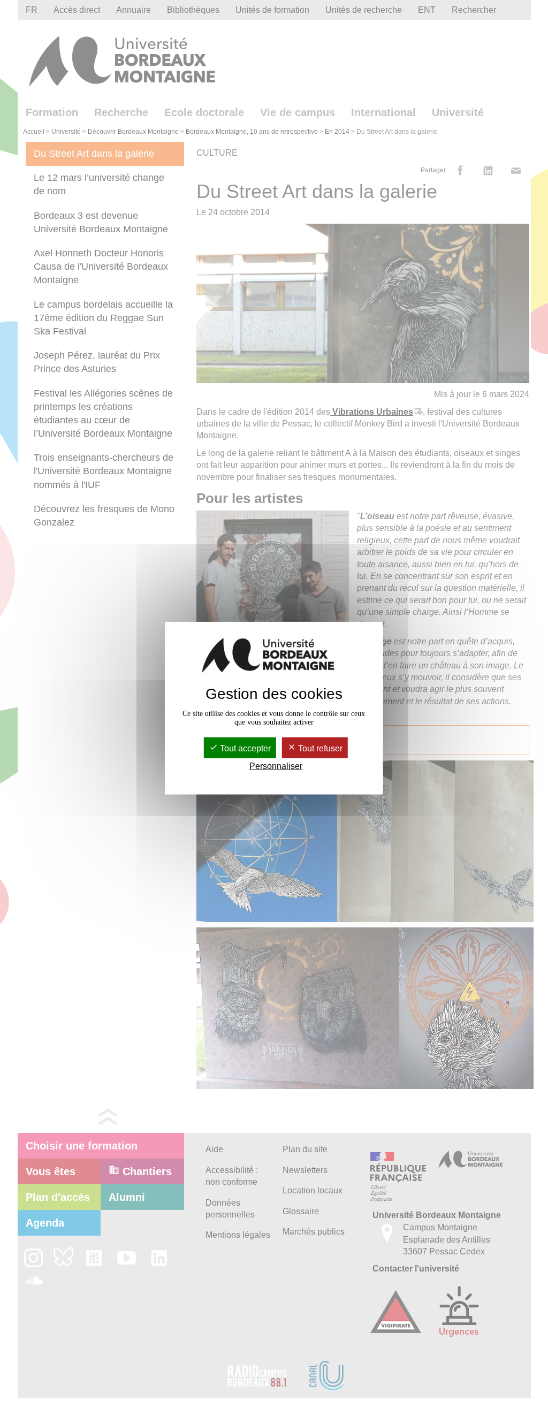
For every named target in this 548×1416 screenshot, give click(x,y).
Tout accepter (244, 748)
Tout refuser (319, 748)
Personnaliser (275, 766)
